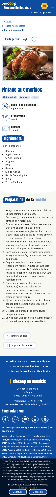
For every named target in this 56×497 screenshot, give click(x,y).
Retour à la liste (18, 335)
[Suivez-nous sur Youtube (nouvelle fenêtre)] (25, 419)
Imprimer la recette (21, 345)
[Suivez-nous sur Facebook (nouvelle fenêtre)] (5, 419)
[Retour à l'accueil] (9, 3)
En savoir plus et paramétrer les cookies (27, 484)
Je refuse (18, 492)
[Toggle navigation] (52, 7)
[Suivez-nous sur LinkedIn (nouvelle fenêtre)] (15, 419)
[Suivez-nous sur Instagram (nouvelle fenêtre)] (35, 419)
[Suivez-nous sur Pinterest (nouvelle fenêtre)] (45, 419)
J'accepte (38, 492)
